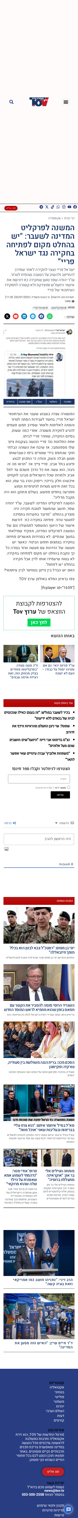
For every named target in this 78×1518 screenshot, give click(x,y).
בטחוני (59, 1392)
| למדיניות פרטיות (45, 787)
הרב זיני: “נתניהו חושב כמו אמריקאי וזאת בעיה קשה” (43, 1282)
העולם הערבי (55, 1411)
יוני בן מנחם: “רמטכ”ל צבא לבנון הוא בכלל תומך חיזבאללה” (42, 950)
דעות (60, 1416)
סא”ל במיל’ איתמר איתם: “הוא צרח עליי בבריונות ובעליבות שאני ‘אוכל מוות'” (44, 1128)
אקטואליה (54, 218)
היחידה (10, 401)
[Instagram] (64, 207)
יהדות (60, 1406)
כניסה (8, 823)
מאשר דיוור (51, 787)
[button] (66, 101)
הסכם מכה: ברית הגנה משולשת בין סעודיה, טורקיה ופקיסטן (41, 1065)
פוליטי (59, 1397)
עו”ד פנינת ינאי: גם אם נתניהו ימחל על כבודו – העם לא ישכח (58, 669)
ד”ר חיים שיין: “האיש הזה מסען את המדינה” (44, 1345)
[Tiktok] (52, 207)
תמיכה (67, 401)
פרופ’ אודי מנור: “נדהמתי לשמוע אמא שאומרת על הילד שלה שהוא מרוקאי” (20, 1177)
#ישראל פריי (40, 308)
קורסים (59, 1420)
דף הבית (69, 218)
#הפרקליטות (58, 308)
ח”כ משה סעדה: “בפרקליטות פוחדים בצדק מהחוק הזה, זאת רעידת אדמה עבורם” (23, 671)
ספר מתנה (25, 401)
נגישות (59, 1515)
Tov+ (39, 401)
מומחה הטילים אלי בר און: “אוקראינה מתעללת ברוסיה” (59, 1175)
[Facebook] (75, 207)
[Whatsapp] (58, 207)
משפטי (59, 1401)
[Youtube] (69, 207)
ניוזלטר (53, 401)
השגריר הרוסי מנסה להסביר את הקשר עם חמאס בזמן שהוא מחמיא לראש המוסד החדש (39, 1007)
